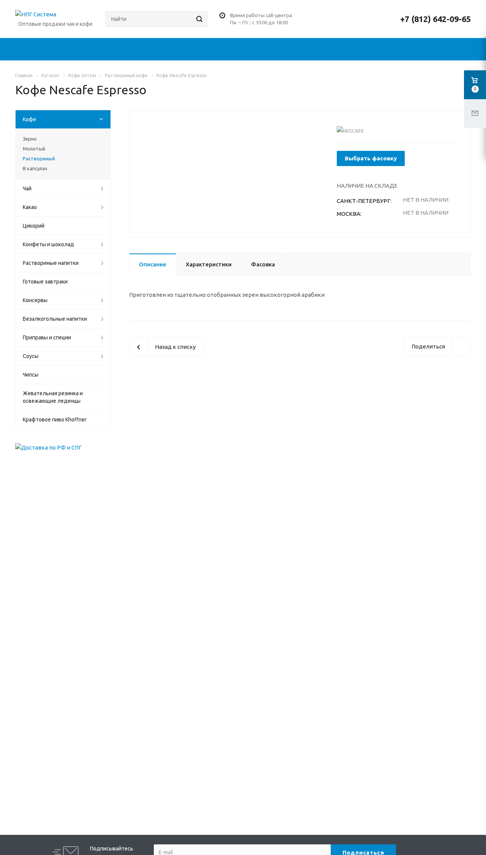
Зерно (30, 138)
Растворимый (39, 158)
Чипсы (30, 375)
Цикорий (33, 226)
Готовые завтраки (45, 282)
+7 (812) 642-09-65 (435, 19)
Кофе (29, 119)
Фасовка (263, 264)
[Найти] (198, 19)
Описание (152, 264)
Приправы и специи (47, 337)
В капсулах (35, 168)
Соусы (30, 356)
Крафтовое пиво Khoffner (55, 419)
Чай (27, 188)
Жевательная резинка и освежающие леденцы (53, 397)
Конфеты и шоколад (48, 244)
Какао (30, 207)
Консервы (35, 300)
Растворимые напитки (51, 263)
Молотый (34, 148)
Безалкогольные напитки (55, 319)
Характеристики (209, 264)
